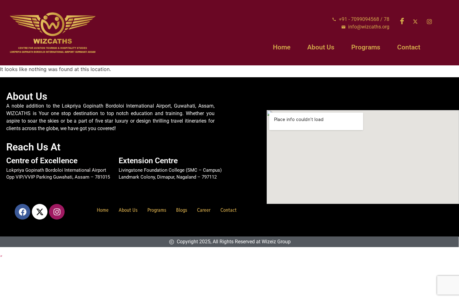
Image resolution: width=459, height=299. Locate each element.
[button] (1, 255)
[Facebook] (403, 21)
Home (281, 47)
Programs (365, 47)
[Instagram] (431, 21)
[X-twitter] (39, 212)
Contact (408, 47)
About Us (320, 47)
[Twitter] (417, 21)
